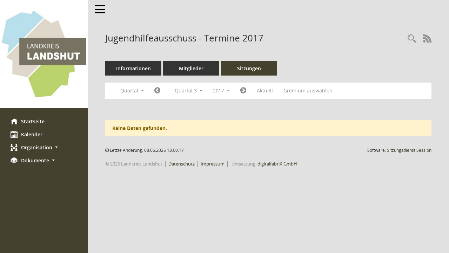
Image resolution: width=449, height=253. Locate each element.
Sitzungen (249, 68)
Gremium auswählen (308, 90)
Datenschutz (181, 164)
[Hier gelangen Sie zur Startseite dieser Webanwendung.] (44, 54)
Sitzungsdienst (409, 150)
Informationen (133, 68)
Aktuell (265, 90)
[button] (44, 147)
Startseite (33, 121)
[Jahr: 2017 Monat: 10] (243, 90)
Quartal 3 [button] (186, 90)
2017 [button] (219, 90)
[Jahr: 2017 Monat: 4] (157, 90)
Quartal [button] (130, 90)
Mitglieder (191, 68)
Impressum (212, 164)
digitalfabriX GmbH (277, 164)
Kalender (31, 134)
